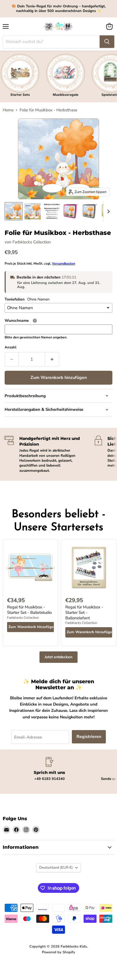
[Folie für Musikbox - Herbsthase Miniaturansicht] (13, 211)
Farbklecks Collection (32, 242)
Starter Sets (20, 95)
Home (8, 110)
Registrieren (88, 737)
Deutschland (56, 867)
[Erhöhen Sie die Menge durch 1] (52, 359)
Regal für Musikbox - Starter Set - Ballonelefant (84, 612)
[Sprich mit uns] (49, 769)
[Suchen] (107, 41)
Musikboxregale (65, 95)
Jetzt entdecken (58, 657)
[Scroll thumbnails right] (107, 211)
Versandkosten (63, 263)
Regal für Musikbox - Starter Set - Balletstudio (29, 609)
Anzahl (10, 347)
